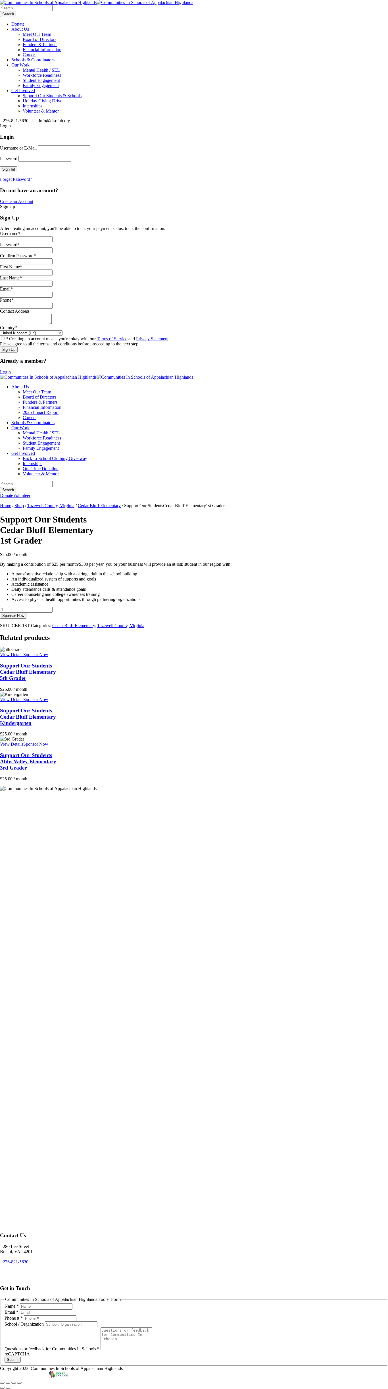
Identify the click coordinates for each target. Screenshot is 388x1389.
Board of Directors (39, 39)
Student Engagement (41, 80)
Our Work (20, 65)
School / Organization (25, 1324)
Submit (12, 1359)
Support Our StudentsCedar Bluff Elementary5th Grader (28, 672)
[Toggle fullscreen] (8, 1383)
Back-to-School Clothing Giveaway (55, 458)
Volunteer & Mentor (41, 111)
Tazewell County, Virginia (50, 505)
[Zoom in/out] (2, 1383)
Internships (32, 105)
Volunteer (21, 495)
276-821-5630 (15, 1261)
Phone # (14, 1318)
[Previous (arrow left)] (2, 1388)
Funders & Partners (40, 44)
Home (5, 505)
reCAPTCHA (17, 1353)
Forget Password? (16, 179)
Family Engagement (41, 85)
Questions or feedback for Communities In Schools (52, 1348)
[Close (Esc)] (19, 1383)
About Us (20, 29)
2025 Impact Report (41, 412)
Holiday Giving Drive (42, 100)
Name (12, 1306)
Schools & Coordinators (33, 59)
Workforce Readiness (42, 75)
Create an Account (16, 201)
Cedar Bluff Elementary (99, 505)
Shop (19, 505)
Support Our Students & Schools (52, 95)
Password (8, 158)
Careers (29, 54)
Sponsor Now (13, 615)
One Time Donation (41, 468)
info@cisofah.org (18, 1272)
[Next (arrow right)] (8, 1388)
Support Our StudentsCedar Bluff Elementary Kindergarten (28, 717)
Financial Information (42, 49)
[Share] (13, 1383)
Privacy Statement (152, 338)
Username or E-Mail (18, 148)
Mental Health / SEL (41, 70)
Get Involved (23, 90)
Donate (17, 24)
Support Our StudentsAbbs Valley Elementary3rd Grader (28, 761)
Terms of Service (112, 338)
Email (11, 1312)
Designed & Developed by (24, 1376)
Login (5, 372)
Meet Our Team (37, 34)
